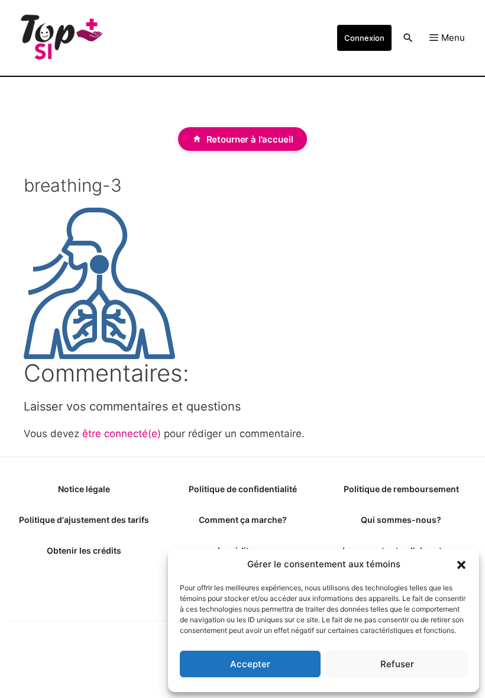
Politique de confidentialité (243, 489)
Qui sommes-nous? (401, 520)
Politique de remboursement (401, 489)
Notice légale (84, 489)
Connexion (364, 38)
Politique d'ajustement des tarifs (84, 520)
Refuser (397, 664)
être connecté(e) (121, 434)
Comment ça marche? (243, 520)
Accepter (250, 664)
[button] (461, 564)
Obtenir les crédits (84, 550)
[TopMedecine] (61, 37)
